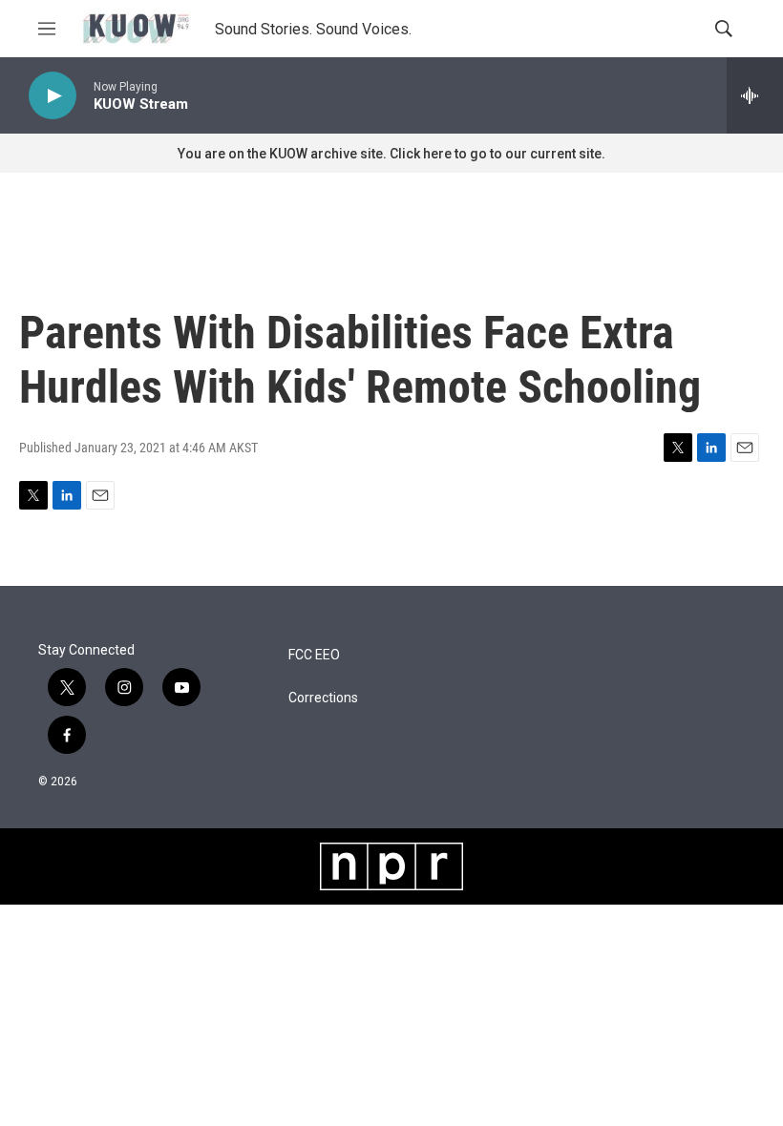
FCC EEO (314, 655)
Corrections (323, 698)
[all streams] (755, 95)
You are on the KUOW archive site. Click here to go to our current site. (391, 153)
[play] (52, 96)
